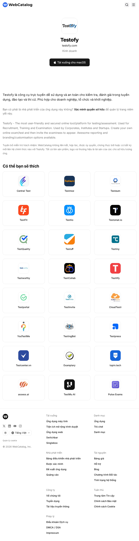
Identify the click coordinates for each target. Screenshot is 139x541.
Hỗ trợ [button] (97, 463)
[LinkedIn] (9, 426)
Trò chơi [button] (98, 426)
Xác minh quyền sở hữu (89, 109)
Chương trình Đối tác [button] (105, 474)
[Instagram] (20, 426)
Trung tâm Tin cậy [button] (104, 495)
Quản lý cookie (10, 440)
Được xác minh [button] (54, 463)
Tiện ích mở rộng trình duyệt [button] (62, 426)
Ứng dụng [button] (99, 421)
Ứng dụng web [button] (54, 432)
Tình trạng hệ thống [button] (105, 480)
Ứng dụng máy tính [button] (57, 421)
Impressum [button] (52, 532)
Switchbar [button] (52, 437)
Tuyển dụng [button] (52, 501)
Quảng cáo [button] (52, 474)
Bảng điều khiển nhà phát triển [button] (63, 458)
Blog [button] (96, 469)
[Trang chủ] (17, 4)
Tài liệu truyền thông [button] (57, 506)
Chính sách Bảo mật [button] (105, 501)
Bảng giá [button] (99, 458)
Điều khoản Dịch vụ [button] (57, 522)
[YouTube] (15, 426)
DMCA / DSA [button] (53, 527)
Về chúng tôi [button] (53, 495)
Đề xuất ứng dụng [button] (56, 469)
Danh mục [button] (99, 432)
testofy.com (69, 45)
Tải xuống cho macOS (71, 62)
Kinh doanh (69, 51)
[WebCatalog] (5, 416)
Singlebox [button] (52, 442)
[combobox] (20, 433)
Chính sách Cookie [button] (104, 506)
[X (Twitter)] (4, 426)
